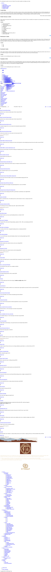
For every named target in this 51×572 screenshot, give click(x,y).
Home (1, 81)
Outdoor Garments (3, 99)
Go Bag (7, 483)
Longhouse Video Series (8, 533)
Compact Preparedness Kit (10, 532)
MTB (7, 531)
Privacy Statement (5, 569)
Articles (5, 522)
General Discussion (7, 80)
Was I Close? (8, 86)
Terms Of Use (4, 567)
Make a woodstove (9, 87)
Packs (1, 91)
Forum (3, 77)
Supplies (1, 105)
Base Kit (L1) (8, 475)
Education (4, 75)
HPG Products (6, 549)
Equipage (5, 517)
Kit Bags (1, 89)
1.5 (6, 519)
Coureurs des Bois (7, 539)
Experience (4, 76)
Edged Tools (8, 498)
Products (3, 74)
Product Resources (7, 512)
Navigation (8, 501)
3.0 (6, 521)
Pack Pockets (2, 93)
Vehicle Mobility (7, 552)
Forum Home (6, 78)
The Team (6, 538)
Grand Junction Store (9, 507)
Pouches (1, 97)
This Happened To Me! (10, 84)
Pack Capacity (8, 514)
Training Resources (7, 511)
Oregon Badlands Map (10, 525)
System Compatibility (9, 516)
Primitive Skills (6, 85)
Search (14, 83)
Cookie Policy (4, 4)
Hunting (5, 84)
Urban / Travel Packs (9, 490)
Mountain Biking (9, 477)
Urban (7, 484)
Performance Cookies (5, 6)
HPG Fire (3, 79)
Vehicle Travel (8, 482)
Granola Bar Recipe (9, 524)
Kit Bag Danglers (9, 486)
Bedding (7, 504)
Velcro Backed (8, 494)
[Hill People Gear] (3, 68)
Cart (5, 561)
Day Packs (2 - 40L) (9, 488)
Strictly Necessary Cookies (6, 5)
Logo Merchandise (3, 103)
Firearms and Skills (7, 551)
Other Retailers (8, 508)
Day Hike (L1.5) (9, 476)
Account (3, 80)
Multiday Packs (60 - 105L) (10, 489)
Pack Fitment (8, 513)
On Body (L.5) (8, 474)
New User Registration (8, 563)
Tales (5, 541)
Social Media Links (7, 79)
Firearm (7, 500)
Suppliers (5, 546)
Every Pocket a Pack (9, 515)
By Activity (2, 87)
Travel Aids (8, 503)
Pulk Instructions (9, 88)
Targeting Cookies (5, 8)
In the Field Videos (7, 540)
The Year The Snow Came (10, 85)
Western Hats (8, 89)
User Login (6, 81)
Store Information (7, 506)
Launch (5, 80)
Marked (7, 542)
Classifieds (6, 554)
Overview (6, 76)
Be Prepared (8, 502)
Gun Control (8, 523)
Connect (3, 78)
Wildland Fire (2, 101)
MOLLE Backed (9, 495)
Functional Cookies (5, 7)
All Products (6, 75)
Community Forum (7, 534)
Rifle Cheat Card (9, 527)
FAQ (5, 535)
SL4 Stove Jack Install (9, 526)
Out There (6, 553)
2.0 (6, 520)
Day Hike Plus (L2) (9, 478)
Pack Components (3, 95)
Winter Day (8, 479)
